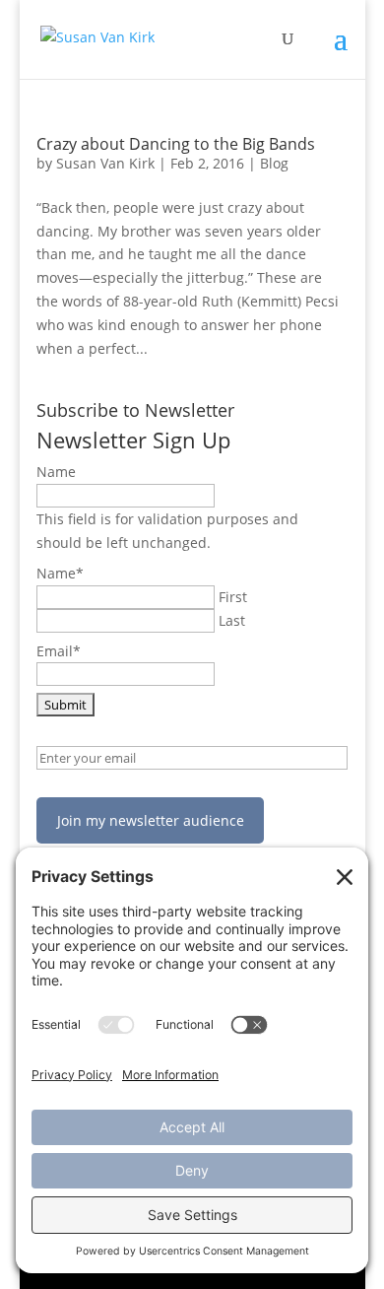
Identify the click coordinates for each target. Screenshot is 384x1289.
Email (58, 651)
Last (232, 620)
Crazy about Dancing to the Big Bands (175, 144)
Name (56, 471)
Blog (274, 163)
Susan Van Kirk (105, 163)
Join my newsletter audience (150, 820)
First (233, 596)
